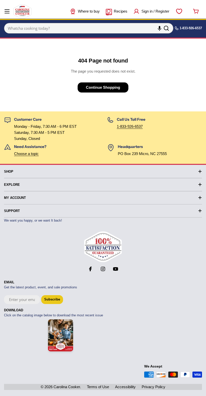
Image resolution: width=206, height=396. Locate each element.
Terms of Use (98, 387)
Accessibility (125, 387)
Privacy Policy (153, 387)
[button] (159, 28)
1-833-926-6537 (130, 126)
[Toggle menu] (7, 11)
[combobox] (88, 28)
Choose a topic (26, 153)
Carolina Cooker (67, 387)
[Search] (166, 28)
